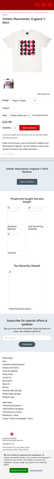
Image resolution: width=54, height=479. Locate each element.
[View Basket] (43, 5)
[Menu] (49, 5)
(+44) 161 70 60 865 (9, 438)
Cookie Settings (36, 470)
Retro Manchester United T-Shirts (20, 12)
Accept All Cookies (18, 470)
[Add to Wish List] (44, 309)
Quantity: (7, 128)
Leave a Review (27, 181)
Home (5, 12)
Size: (5, 115)
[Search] (37, 5)
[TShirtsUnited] (12, 426)
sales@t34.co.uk (8, 444)
